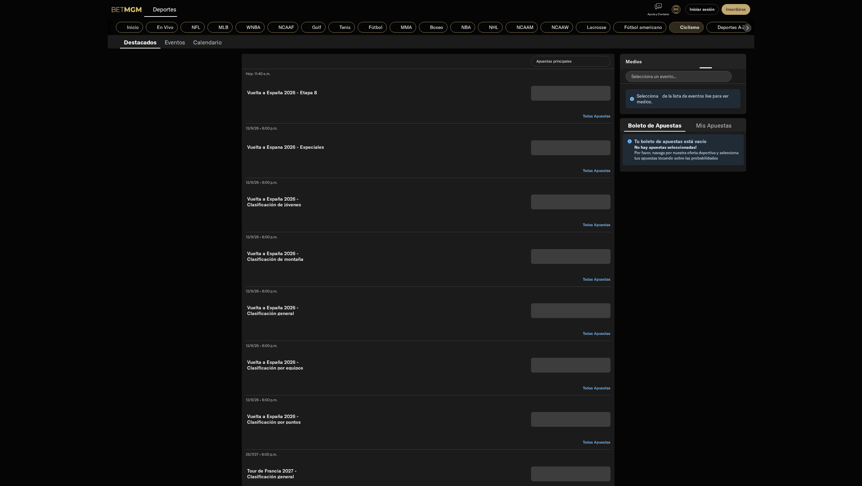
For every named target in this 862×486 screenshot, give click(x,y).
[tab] (140, 41)
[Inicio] (126, 9)
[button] (747, 28)
